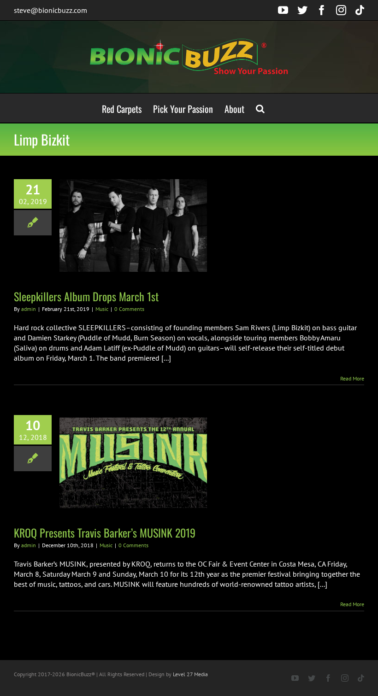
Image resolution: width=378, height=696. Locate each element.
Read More (352, 378)
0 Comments (129, 308)
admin (28, 308)
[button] (260, 108)
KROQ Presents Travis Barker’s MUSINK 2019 (104, 532)
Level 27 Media (190, 674)
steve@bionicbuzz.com (50, 10)
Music (101, 308)
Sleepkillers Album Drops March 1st (86, 296)
